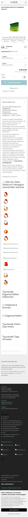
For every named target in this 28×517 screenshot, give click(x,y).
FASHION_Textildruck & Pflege (11, 428)
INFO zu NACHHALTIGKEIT (8, 397)
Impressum (6, 417)
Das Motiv (8, 326)
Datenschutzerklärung (7, 507)
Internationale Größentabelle (10, 430)
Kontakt (5, 419)
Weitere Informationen (14, 514)
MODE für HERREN (6, 390)
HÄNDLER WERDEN (6, 402)
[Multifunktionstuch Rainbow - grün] (14, 22)
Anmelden (4, 375)
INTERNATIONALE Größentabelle (10, 394)
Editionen (8, 296)
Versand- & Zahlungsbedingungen (12, 421)
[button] (3, 77)
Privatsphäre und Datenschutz (11, 434)
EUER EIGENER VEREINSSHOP (9, 408)
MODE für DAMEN (6, 388)
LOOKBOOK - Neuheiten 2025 (9, 391)
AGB (4, 432)
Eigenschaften (13, 315)
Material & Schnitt (9, 306)
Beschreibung (8, 102)
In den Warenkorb (14, 82)
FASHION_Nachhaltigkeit (9, 426)
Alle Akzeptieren (14, 510)
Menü (2, 2)
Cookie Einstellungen (8, 436)
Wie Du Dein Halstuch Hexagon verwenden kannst (13, 184)
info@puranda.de (5, 490)
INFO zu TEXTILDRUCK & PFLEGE (10, 396)
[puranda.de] (14, 2)
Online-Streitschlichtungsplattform (12, 424)
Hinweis (7, 339)
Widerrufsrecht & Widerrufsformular (12, 422)
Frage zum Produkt (9, 91)
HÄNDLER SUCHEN (6, 404)
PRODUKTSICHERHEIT (11, 351)
